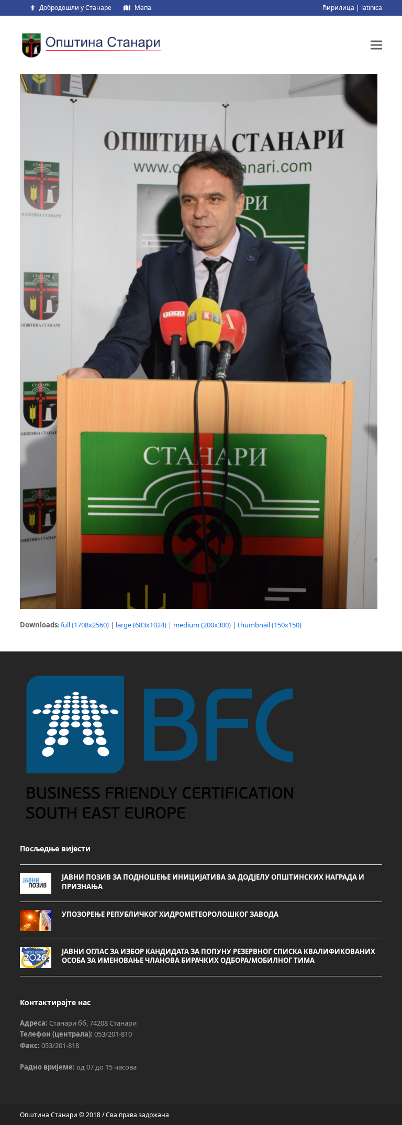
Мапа (143, 7)
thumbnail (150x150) (270, 624)
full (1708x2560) (85, 624)
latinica (371, 7)
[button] (376, 44)
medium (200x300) (202, 624)
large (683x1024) (141, 624)
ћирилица (338, 7)
